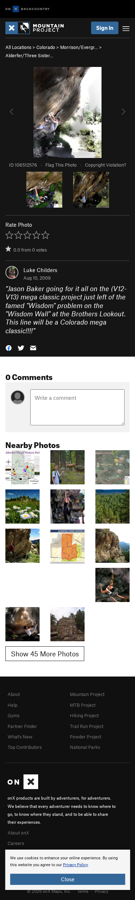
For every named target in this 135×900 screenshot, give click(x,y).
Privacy (101, 891)
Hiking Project (84, 715)
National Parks (85, 747)
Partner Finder (22, 726)
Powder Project (85, 737)
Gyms (13, 715)
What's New (20, 737)
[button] (8, 347)
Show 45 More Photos (45, 654)
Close (68, 879)
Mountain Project (87, 694)
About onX (18, 833)
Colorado (45, 47)
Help (12, 705)
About (14, 694)
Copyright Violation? (105, 165)
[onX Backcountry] (27, 9)
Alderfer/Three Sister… (29, 55)
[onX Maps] (23, 787)
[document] (67, 870)
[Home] (38, 28)
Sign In (104, 27)
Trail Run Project (86, 726)
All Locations (18, 47)
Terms (83, 891)
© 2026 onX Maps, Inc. (49, 891)
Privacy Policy (75, 865)
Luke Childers (40, 270)
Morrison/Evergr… (79, 47)
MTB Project (82, 705)
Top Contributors (25, 747)
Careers (16, 843)
